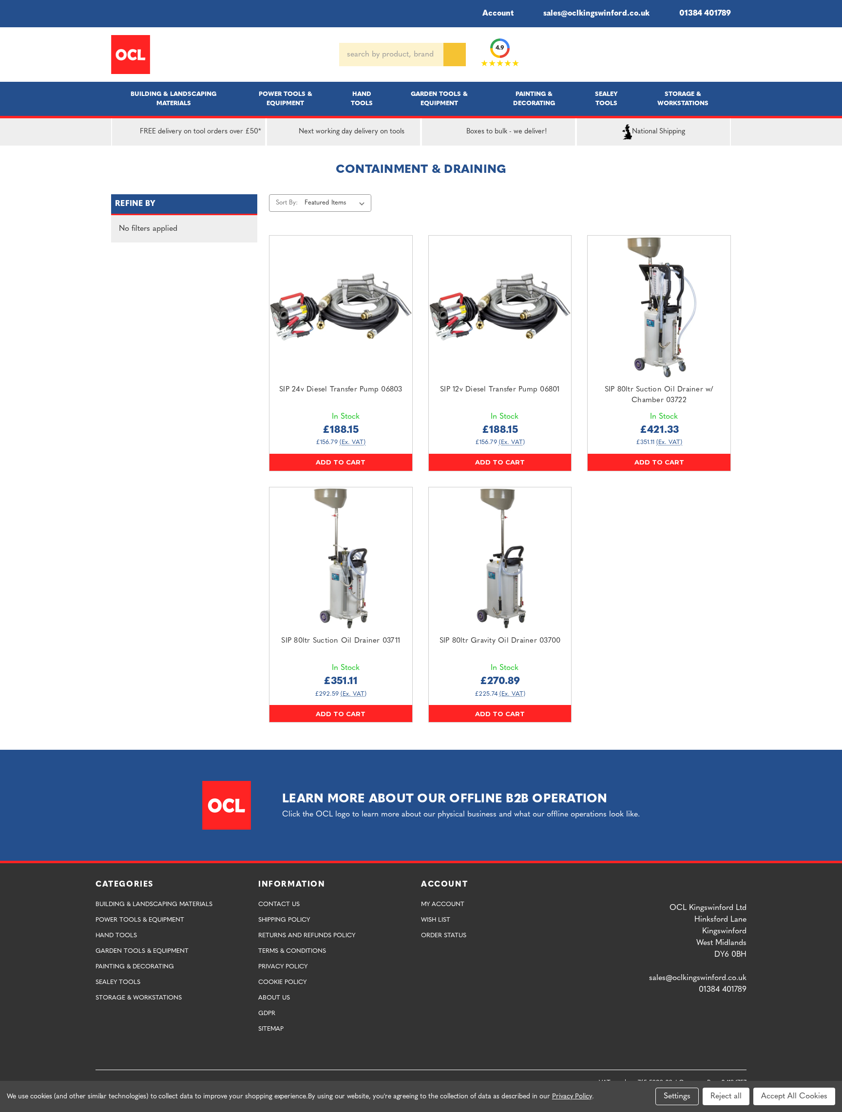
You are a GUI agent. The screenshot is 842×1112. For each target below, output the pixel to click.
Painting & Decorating (534, 99)
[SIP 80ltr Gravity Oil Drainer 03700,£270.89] (500, 558)
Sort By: (287, 203)
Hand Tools (362, 99)
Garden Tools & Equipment (439, 99)
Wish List (435, 920)
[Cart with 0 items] (727, 54)
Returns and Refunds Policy (306, 935)
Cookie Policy (282, 982)
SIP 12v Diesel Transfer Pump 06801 (500, 389)
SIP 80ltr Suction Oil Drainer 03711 (340, 641)
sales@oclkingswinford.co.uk (596, 14)
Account (498, 14)
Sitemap (271, 1029)
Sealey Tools (606, 99)
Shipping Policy (284, 920)
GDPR (266, 1013)
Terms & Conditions (292, 951)
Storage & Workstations (682, 99)
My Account (442, 904)
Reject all (726, 1096)
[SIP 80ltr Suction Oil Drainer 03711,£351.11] (340, 558)
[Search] (454, 54)
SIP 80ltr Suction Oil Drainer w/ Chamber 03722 (659, 395)
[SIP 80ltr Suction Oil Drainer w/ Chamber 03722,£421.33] (659, 307)
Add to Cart (340, 462)
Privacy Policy (282, 967)
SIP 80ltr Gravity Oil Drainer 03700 (500, 641)
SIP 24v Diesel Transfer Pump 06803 (340, 389)
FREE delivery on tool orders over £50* (200, 131)
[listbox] (336, 203)
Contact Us (279, 904)
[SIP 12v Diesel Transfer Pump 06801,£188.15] (500, 307)
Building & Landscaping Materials (173, 99)
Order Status (443, 935)
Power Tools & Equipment (285, 99)
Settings (677, 1096)
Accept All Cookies (794, 1096)
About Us (274, 998)
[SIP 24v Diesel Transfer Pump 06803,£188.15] (340, 307)
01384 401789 (705, 14)
